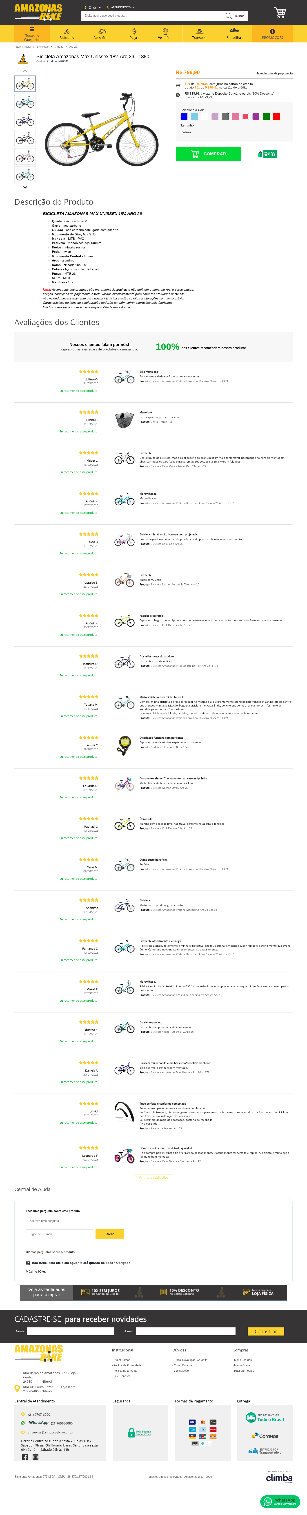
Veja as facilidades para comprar (46, 1292)
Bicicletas (43, 46)
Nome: (20, 1331)
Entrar (93, 7)
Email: (129, 1331)
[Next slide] (25, 186)
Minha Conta (242, 1365)
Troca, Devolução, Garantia (190, 1360)
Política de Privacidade (127, 1365)
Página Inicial (23, 46)
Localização (181, 1370)
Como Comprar (183, 1365)
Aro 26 (73, 46)
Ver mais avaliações (153, 1177)
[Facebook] (25, 1457)
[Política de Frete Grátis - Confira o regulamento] (180, 1293)
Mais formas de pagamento (275, 73)
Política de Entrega (125, 1370)
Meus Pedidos (243, 1360)
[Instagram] (35, 1457)
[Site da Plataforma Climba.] (279, 1476)
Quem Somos (121, 1360)
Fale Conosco (122, 1376)
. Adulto (59, 46)
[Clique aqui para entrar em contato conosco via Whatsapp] (280, 1501)
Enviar (109, 1234)
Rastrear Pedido (244, 1370)
